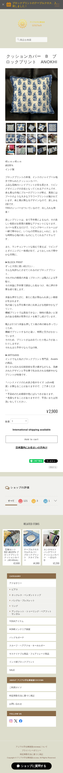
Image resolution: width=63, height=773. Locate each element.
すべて (11, 501)
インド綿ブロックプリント (21, 662)
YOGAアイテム (16, 621)
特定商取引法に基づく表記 (21, 695)
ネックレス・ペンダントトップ (26, 595)
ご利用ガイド (15, 687)
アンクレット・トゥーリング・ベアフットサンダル (31, 612)
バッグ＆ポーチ (16, 637)
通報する (52, 467)
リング (15, 606)
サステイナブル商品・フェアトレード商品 (29, 654)
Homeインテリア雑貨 (19, 629)
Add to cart (31, 439)
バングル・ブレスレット (23, 600)
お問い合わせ (15, 704)
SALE (12, 670)
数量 (7, 422)
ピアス (15, 589)
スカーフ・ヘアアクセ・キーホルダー (27, 645)
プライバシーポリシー (31, 750)
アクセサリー (15, 583)
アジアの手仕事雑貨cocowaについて (31, 747)
